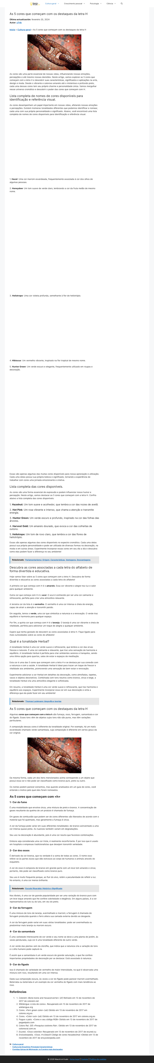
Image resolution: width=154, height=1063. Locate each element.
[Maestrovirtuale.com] (35, 3)
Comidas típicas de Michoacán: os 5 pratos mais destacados (37, 1049)
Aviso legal (75, 1059)
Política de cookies (98, 1059)
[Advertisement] (54, 136)
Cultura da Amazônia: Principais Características (32, 1047)
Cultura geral (50, 3)
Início (12, 30)
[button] (121, 3)
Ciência (110, 3)
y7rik (19, 22)
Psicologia (94, 3)
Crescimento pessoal (73, 3)
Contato (84, 1059)
